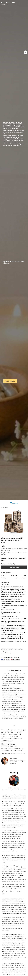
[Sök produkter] (26, 52)
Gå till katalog (4, 507)
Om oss (8, 2)
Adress (13, 2)
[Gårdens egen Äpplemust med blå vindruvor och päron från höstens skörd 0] (14, 522)
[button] (6, 652)
